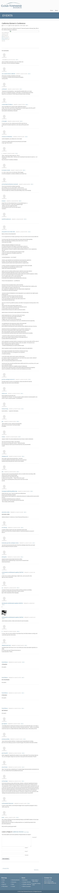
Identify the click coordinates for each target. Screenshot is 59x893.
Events (17, 25)
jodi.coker (12, 25)
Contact (13, 886)
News (13, 884)
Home (51, 10)
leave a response (5, 38)
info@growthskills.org (51, 883)
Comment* (34, 837)
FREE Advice (5, 886)
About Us (4, 884)
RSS (2, 36)
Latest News (22, 25)
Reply (17, 59)
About (56, 10)
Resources (14, 882)
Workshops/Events (15, 880)
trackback (4, 39)
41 (27, 25)
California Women (18, 832)
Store (3, 882)
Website (26, 855)
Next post (36, 869)
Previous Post (5, 868)
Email (26, 851)
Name (26, 847)
